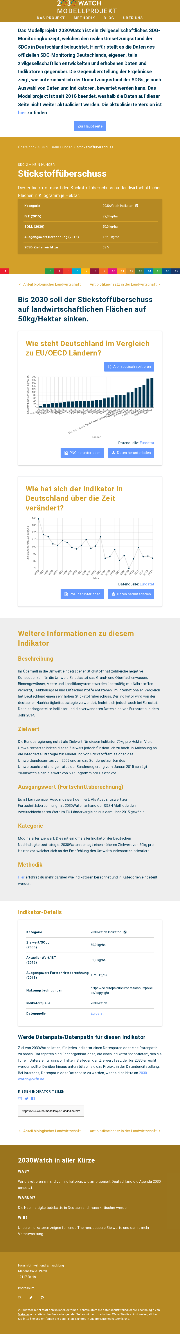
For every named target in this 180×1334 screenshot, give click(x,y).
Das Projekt (51, 18)
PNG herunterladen (85, 452)
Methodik (84, 18)
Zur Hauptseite (90, 126)
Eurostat (147, 443)
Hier (21, 877)
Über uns (133, 18)
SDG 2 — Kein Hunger (27, 271)
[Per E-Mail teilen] (21, 1098)
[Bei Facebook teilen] (34, 1098)
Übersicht (26, 147)
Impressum (26, 1288)
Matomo (23, 1314)
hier (22, 112)
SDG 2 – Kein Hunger (55, 147)
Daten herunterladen (133, 452)
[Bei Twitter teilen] (28, 1098)
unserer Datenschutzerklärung (109, 1318)
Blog (109, 18)
